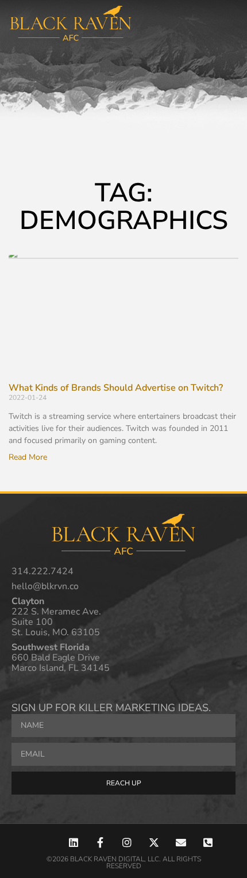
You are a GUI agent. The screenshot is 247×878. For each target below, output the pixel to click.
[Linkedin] (73, 842)
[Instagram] (127, 842)
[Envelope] (180, 842)
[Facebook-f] (100, 842)
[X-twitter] (154, 842)
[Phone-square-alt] (207, 842)
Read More (28, 457)
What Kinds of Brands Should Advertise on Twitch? (116, 387)
